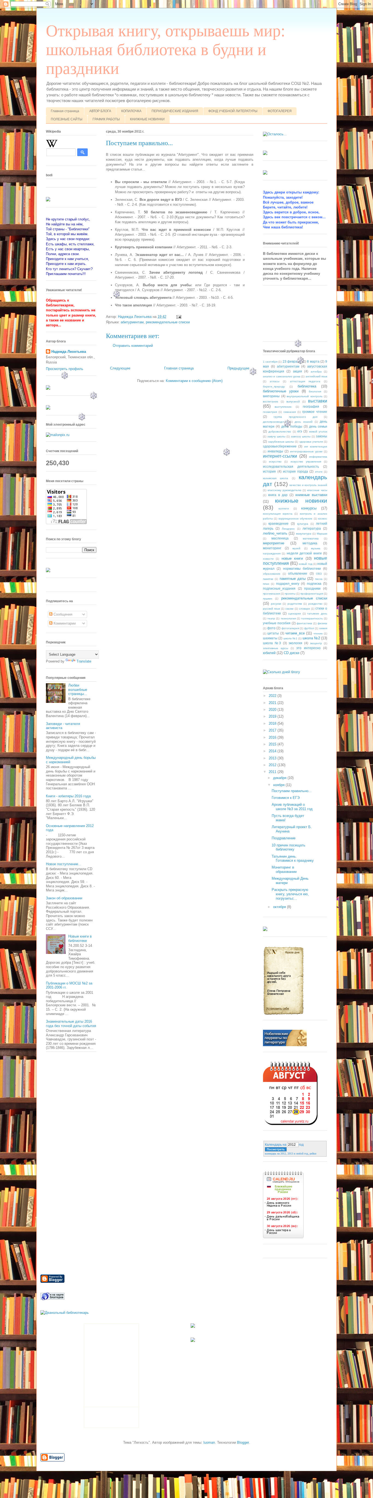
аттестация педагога (305, 381)
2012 (273, 765)
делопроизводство (275, 421)
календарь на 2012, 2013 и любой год (286, 1153)
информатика (318, 456)
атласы (274, 381)
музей (296, 548)
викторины (271, 396)
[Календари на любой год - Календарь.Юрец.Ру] (290, 1124)
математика (311, 538)
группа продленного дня (295, 416)
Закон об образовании (64, 898)
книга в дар (278, 495)
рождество (315, 603)
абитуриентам (132, 322)
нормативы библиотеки (302, 568)
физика (322, 623)
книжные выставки (311, 495)
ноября (279, 785)
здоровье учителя (311, 441)
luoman (209, 1442)
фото (271, 628)
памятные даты (293, 579)
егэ (299, 431)
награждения (271, 553)
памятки (268, 578)
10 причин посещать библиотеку (288, 847)
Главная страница (65, 111)
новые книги (292, 558)
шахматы (270, 638)
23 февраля (292, 361)
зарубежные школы (281, 441)
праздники (312, 588)
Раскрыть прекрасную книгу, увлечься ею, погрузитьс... (290, 894)
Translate (83, 661)
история (269, 471)
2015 (273, 744)
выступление (283, 406)
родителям (295, 603)
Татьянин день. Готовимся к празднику (293, 858)
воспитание (270, 401)
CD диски (291, 653)
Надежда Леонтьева (68, 352)
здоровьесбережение (280, 446)
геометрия (270, 411)
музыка (315, 548)
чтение (318, 633)
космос (322, 518)
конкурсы (308, 508)
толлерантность (312, 618)
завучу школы (276, 436)
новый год (305, 563)
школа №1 (290, 638)
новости (268, 558)
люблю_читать (275, 533)
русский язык (271, 608)
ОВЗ (319, 573)
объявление (297, 573)
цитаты (273, 633)
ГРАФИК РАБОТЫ (106, 119)
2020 (273, 710)
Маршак (322, 533)
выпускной (293, 401)
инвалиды (275, 451)
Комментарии (64, 623)
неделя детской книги (304, 553)
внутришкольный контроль (304, 396)
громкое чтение (314, 411)
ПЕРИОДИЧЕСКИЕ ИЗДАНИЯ (175, 111)
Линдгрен (288, 528)
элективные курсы (275, 648)
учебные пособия (277, 623)
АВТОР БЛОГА (100, 111)
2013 (273, 758)
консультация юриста (277, 513)
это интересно (308, 648)
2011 (273, 772)
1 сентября (270, 361)
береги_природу (274, 386)
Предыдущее (238, 368)
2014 (273, 751)
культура (302, 523)
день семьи (318, 426)
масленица (280, 538)
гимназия (289, 411)
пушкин (267, 598)
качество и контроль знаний (308, 485)
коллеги (284, 508)
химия (323, 628)
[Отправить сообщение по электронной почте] (178, 317)
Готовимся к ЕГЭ (286, 798)
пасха (318, 578)
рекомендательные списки (168, 322)
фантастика (304, 623)
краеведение (278, 523)
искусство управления (306, 461)
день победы (291, 426)
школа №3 (272, 643)
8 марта (313, 361)
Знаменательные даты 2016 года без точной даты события (71, 1023)
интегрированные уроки (306, 451)
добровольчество (279, 431)
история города (295, 471)
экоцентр (316, 643)
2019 (273, 716)
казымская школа (275, 478)
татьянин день (317, 613)
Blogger (243, 1442)
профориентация (311, 593)
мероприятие (273, 543)
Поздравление (283, 838)
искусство (275, 461)
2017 (273, 730)
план (266, 583)
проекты (290, 593)
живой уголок (318, 431)
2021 (273, 703)
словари (304, 608)
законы (321, 436)
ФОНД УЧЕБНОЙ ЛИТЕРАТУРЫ (232, 111)
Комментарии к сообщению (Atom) (194, 381)
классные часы (317, 490)
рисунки (276, 603)
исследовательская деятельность (291, 466)
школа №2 (311, 638)
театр (271, 618)
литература (312, 528)
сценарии (294, 613)
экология (295, 643)
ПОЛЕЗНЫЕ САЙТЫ (66, 119)
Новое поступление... (63, 864)
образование (271, 573)
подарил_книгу (287, 583)
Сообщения (62, 614)
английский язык (316, 376)
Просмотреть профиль (64, 369)
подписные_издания (279, 588)
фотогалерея (290, 628)
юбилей (269, 653)
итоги (318, 471)
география (311, 406)
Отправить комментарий (133, 346)
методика (310, 543)
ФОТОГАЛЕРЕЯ (280, 111)
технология (288, 618)
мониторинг (272, 548)
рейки (313, 1153)
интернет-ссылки (280, 456)
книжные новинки (301, 500)
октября (280, 907)
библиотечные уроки (280, 391)
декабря (280, 778)
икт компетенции (315, 446)
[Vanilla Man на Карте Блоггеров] (52, 1299)
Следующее (120, 368)
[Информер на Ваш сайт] (275, 134)
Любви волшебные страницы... (77, 689)
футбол (309, 628)
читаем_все (295, 633)
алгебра (316, 371)
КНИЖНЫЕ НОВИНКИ (147, 119)
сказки (289, 608)
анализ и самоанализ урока (281, 376)
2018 (273, 723)
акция (297, 371)
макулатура (303, 533)
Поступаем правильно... (292, 791)
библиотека (307, 386)
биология (315, 391)
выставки (317, 401)
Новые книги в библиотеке (80, 938)
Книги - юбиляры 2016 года (68, 796)
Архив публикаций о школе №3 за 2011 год (292, 806)
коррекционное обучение (295, 518)
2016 (273, 737)
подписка (314, 583)
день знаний (303, 421)
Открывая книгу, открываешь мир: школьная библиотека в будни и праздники (165, 49)
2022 (273, 696)
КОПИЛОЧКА (131, 111)
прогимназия (271, 593)
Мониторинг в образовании (284, 869)
